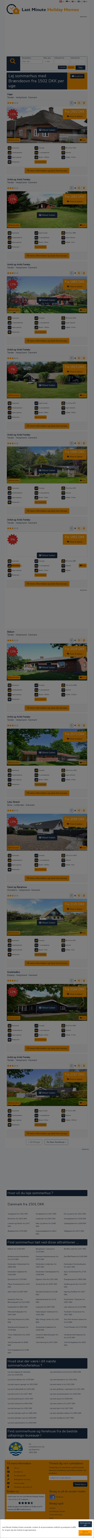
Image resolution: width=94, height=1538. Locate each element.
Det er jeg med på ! (85, 1524)
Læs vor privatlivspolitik (85, 1533)
